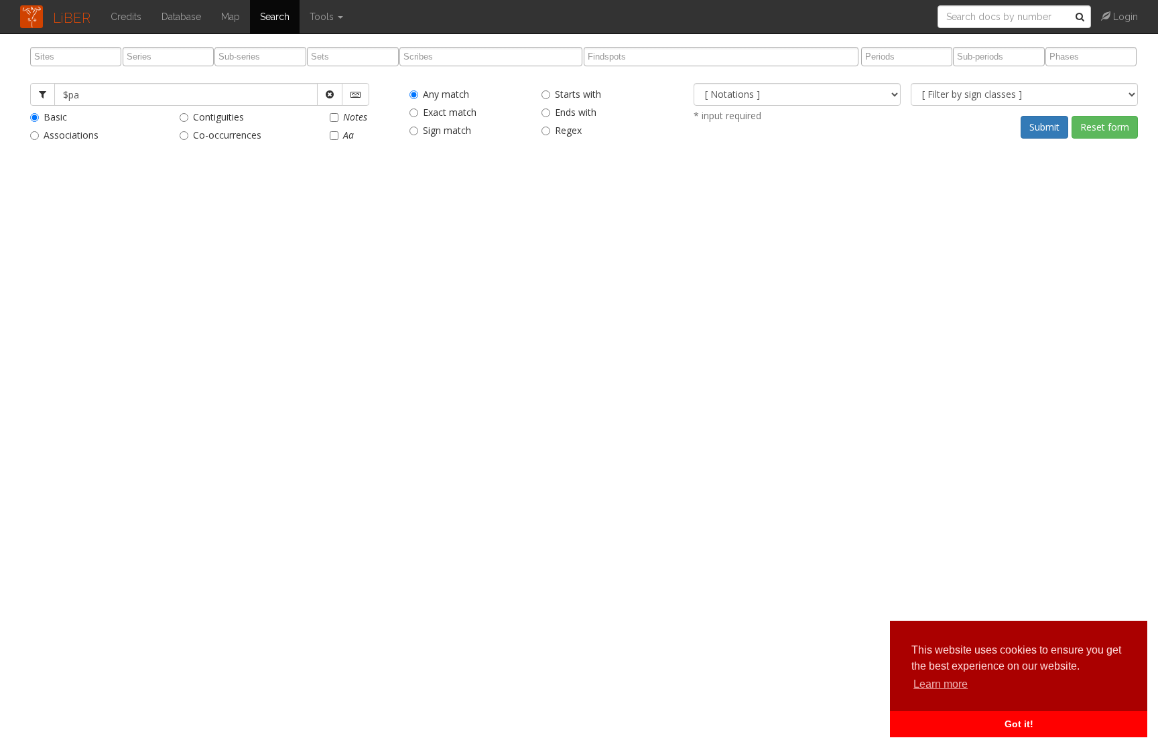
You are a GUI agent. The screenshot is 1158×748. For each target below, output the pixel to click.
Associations (71, 135)
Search (275, 16)
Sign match (447, 130)
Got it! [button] (1019, 724)
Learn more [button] (940, 684)
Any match (446, 94)
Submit (1044, 127)
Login (1124, 16)
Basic (55, 116)
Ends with (575, 112)
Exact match (449, 112)
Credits (126, 16)
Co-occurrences (227, 135)
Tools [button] (323, 16)
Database (181, 16)
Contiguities (218, 116)
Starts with (578, 94)
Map (230, 16)
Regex (568, 130)
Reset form (1104, 127)
